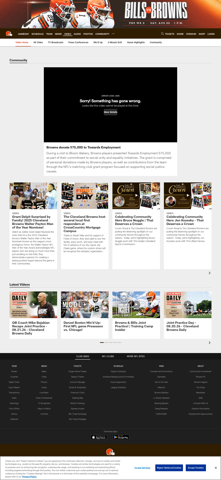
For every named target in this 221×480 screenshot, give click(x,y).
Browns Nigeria (200, 382)
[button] (110, 112)
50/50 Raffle (161, 414)
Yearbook (14, 419)
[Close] (215, 467)
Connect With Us (200, 403)
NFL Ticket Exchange (77, 414)
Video (44, 377)
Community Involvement (200, 371)
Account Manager (77, 382)
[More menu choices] (113, 33)
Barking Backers (161, 403)
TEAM (14, 366)
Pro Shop (201, 387)
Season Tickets (77, 377)
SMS (201, 398)
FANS (161, 366)
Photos (44, 382)
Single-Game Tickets (77, 371)
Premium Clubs (77, 392)
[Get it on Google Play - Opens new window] (121, 439)
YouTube (44, 414)
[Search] (162, 33)
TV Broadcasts (44, 403)
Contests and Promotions (161, 371)
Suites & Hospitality (77, 387)
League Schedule (118, 387)
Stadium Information (201, 408)
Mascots (161, 387)
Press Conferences (44, 398)
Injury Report (14, 387)
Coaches (14, 377)
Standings (14, 403)
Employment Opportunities (200, 414)
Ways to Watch (44, 408)
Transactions (14, 392)
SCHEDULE (118, 366)
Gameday (161, 377)
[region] (110, 468)
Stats (14, 398)
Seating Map (77, 398)
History (14, 414)
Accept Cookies (196, 467)
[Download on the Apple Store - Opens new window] (98, 437)
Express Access (77, 408)
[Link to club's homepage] (9, 33)
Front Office (14, 408)
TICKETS (77, 366)
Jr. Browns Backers (161, 398)
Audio (44, 387)
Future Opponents (118, 382)
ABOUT (201, 366)
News (44, 371)
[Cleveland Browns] (110, 452)
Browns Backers (161, 392)
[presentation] (210, 273)
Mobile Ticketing (77, 403)
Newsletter (200, 392)
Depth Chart (14, 382)
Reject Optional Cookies (169, 467)
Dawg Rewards (161, 408)
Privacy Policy (29, 476)
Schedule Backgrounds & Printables (118, 377)
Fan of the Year (161, 382)
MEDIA (44, 366)
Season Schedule (118, 371)
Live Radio (44, 392)
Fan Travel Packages (77, 419)
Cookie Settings (142, 467)
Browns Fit (200, 377)
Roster (14, 371)
